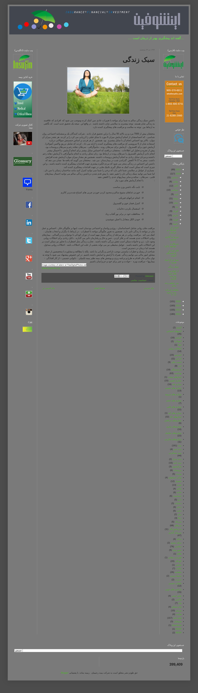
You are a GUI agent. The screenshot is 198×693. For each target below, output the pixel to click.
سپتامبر (174, 190)
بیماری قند (176, 384)
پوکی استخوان (174, 477)
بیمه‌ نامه (177, 463)
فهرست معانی (174, 557)
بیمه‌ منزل (176, 459)
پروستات (177, 470)
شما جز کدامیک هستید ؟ (171, 261)
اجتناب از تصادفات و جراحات (173, 230)
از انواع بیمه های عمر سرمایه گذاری (173, 275)
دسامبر (174, 177)
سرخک (178, 521)
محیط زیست (175, 576)
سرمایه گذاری (174, 532)
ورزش (178, 610)
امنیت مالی (176, 362)
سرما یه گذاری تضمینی (172, 238)
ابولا (179, 345)
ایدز (179, 366)
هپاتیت (178, 614)
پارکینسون (176, 466)
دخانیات (178, 503)
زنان (179, 514)
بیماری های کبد (174, 413)
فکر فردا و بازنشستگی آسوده (172, 253)
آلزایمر (178, 337)
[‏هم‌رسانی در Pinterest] (115, 276)
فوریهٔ (175, 219)
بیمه (179, 445)
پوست (178, 474)
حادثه (179, 492)
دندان (179, 507)
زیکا (179, 518)
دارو (179, 499)
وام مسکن (176, 606)
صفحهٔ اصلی (99, 288)
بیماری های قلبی (174, 407)
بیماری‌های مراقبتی (172, 420)
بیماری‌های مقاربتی (172, 439)
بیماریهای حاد (175, 416)
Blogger (65, 673)
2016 (178, 173)
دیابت (178, 510)
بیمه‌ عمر (177, 449)
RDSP (178, 629)
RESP (178, 632)
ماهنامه (178, 572)
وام (179, 603)
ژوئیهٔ (175, 198)
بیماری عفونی (175, 380)
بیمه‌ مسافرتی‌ (175, 453)
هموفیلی (177, 621)
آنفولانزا (177, 341)
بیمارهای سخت (174, 377)
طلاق (179, 553)
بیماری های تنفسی (173, 388)
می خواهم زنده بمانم (172, 284)
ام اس (178, 358)
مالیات (178, 568)
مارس (175, 215)
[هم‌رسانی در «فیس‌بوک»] (118, 276)
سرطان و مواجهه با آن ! (171, 245)
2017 (178, 169)
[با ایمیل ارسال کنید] (127, 276)
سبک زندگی (173, 266)
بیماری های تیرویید (173, 394)
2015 (178, 301)
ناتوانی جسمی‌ (174, 583)
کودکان (178, 561)
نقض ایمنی (176, 596)
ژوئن (175, 202)
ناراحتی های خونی (173, 589)
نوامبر (175, 181)
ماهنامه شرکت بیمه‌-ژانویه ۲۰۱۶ (172, 292)
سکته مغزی (176, 542)
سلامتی (134, 280)
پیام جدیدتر (149, 288)
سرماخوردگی (175, 529)
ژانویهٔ (175, 223)
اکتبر (175, 185)
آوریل (175, 211)
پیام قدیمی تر (49, 288)
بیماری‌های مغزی (173, 426)
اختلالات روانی (174, 348)
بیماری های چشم (173, 400)
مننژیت (178, 579)
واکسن (178, 599)
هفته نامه (177, 618)
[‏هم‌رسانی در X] (121, 276)
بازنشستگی (176, 369)
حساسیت (142, 280)
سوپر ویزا (176, 550)
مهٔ (176, 207)
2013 (178, 309)
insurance (176, 625)
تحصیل (178, 481)
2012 (178, 314)
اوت (176, 194)
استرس (177, 355)
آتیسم (178, 327)
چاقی (178, 488)
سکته (178, 539)
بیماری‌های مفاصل (173, 433)
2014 (178, 305)
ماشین (178, 565)
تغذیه (179, 485)
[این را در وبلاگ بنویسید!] (124, 276)
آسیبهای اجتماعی (173, 331)
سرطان (177, 525)
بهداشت (177, 373)
